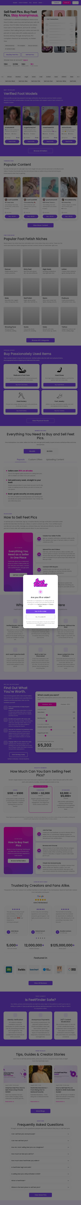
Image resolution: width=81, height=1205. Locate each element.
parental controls (40, 625)
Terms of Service (42, 604)
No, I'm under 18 (40, 617)
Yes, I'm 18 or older (40, 611)
